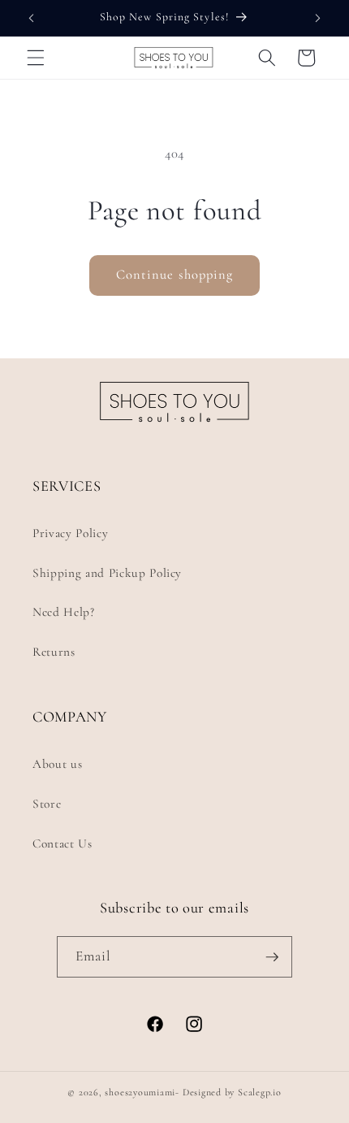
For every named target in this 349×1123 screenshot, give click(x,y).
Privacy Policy (70, 533)
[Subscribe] (271, 957)
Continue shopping (175, 275)
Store (46, 803)
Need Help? (63, 612)
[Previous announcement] (32, 18)
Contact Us (62, 843)
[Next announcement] (318, 18)
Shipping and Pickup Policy (107, 573)
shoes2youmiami (140, 1092)
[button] (35, 57)
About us (57, 764)
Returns (53, 651)
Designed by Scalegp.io (232, 1092)
